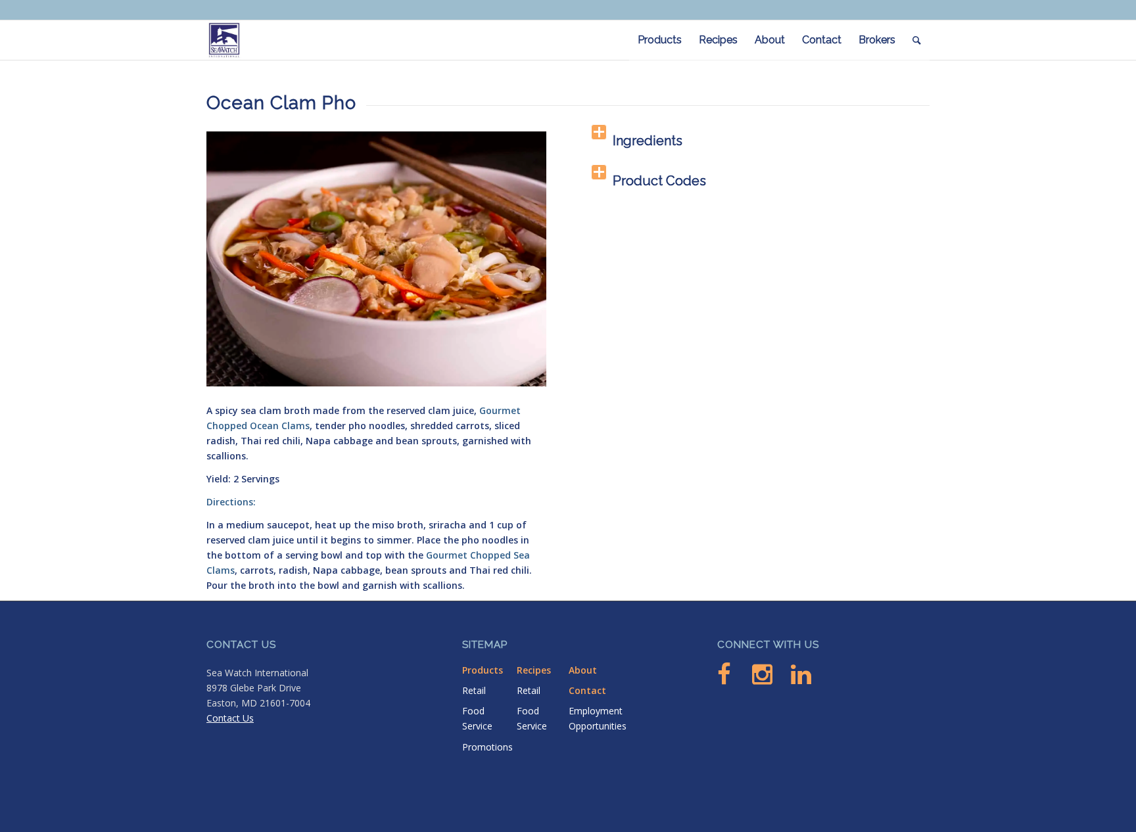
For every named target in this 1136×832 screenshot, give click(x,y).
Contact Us (230, 718)
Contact (587, 690)
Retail (474, 690)
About (583, 670)
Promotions (487, 747)
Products (482, 670)
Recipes (534, 670)
